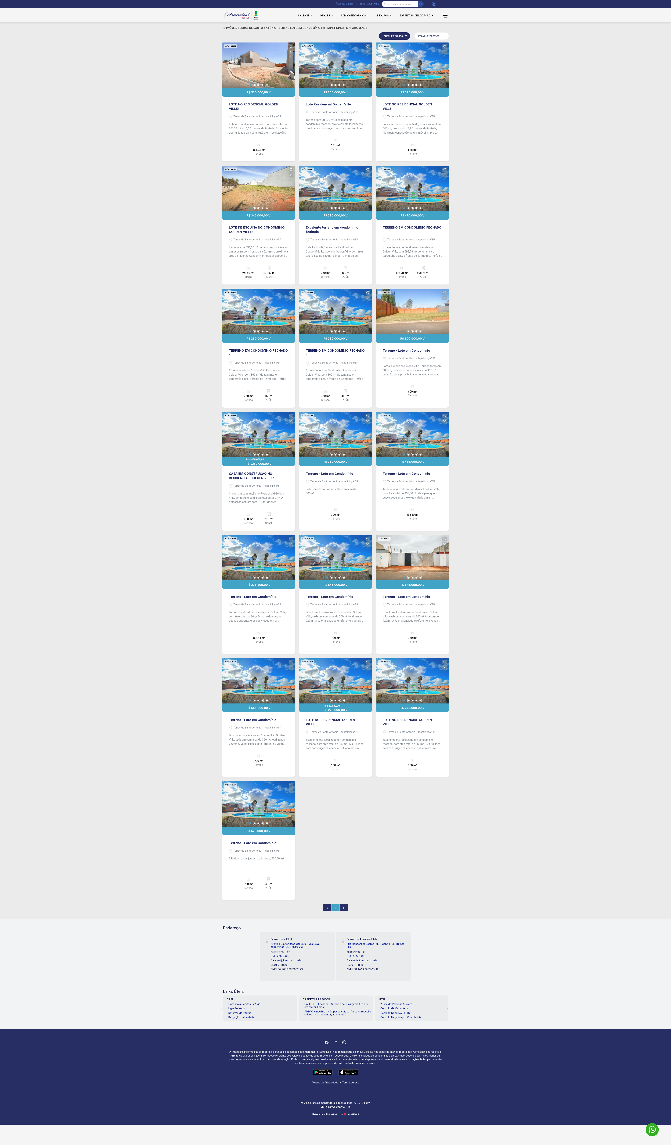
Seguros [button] (383, 15)
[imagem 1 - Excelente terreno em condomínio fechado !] (335, 188)
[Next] (289, 65)
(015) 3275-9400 (369, 3)
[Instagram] (335, 1042)
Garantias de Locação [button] (415, 15)
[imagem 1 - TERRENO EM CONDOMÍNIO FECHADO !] (412, 188)
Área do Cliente (344, 3)
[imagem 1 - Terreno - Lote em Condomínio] (412, 311)
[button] (433, 4)
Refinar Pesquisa (392, 36)
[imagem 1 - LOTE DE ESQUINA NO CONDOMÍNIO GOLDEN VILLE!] (258, 188)
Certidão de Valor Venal (394, 1008)
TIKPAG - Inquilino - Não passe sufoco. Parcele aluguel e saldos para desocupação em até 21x (337, 1013)
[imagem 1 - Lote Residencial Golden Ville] (335, 65)
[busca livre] (421, 4)
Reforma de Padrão (239, 1012)
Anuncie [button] (304, 15)
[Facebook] (326, 1042)
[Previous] (228, 65)
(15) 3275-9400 (280, 955)
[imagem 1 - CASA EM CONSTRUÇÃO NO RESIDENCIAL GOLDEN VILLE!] (258, 434)
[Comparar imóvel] (291, 52)
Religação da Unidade (241, 1017)
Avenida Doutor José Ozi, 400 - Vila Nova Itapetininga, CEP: (295, 945)
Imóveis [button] (325, 15)
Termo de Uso (350, 1082)
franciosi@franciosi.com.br (286, 960)
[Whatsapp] (344, 1042)
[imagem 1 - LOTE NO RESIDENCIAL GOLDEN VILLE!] (258, 65)
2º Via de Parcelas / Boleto (396, 1003)
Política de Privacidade (325, 1082)
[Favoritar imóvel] (291, 46)
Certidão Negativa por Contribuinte (400, 1017)
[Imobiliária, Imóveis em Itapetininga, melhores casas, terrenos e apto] (239, 15)
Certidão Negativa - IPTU (395, 1012)
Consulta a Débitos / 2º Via (244, 1003)
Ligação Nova (236, 1008)
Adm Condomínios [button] (354, 15)
